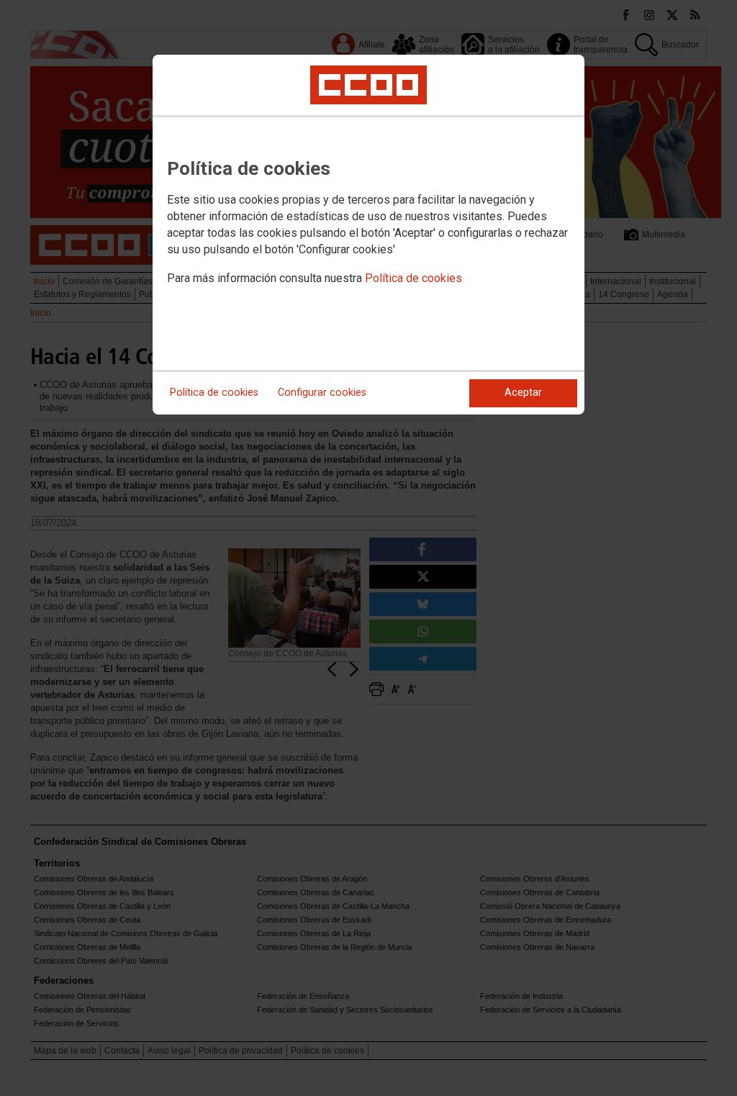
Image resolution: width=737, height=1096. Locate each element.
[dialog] (368, 235)
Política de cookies (413, 278)
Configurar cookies (322, 392)
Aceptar (523, 392)
